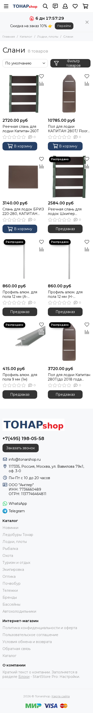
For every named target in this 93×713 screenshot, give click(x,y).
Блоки (24, 676)
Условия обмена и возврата (27, 642)
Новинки (10, 527)
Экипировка (13, 569)
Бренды (9, 597)
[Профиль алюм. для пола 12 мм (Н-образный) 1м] (69, 259)
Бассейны (11, 604)
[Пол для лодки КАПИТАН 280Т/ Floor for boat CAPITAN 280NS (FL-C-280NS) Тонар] (69, 94)
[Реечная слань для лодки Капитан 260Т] (23, 94)
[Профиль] (65, 6)
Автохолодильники (19, 611)
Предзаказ (65, 229)
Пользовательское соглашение (30, 635)
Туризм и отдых (16, 562)
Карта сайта (61, 696)
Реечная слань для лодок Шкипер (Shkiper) (65, 211)
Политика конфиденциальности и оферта (39, 628)
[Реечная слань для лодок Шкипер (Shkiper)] (69, 176)
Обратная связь (16, 649)
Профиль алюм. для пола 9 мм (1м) (19, 377)
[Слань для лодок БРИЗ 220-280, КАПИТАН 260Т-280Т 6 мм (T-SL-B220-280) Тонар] (23, 176)
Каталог (26, 36)
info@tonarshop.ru (25, 459)
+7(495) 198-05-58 (23, 438)
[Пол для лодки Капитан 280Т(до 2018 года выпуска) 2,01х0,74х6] (69, 342)
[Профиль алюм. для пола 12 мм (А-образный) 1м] (23, 259)
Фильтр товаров (73, 63)
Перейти (64, 26)
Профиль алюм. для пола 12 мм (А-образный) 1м (19, 294)
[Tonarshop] (25, 6)
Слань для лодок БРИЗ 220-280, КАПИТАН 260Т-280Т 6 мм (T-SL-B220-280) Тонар (23, 211)
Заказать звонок (20, 448)
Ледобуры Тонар (17, 534)
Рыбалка (10, 548)
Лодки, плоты (47, 36)
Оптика (9, 576)
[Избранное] (41, 76)
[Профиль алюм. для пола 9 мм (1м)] (23, 342)
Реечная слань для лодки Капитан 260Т (20, 128)
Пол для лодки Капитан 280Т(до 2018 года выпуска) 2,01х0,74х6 (69, 377)
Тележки (10, 590)
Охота (7, 555)
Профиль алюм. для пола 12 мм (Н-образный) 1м (65, 294)
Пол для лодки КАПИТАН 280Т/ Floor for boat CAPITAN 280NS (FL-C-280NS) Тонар (68, 128)
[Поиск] (45, 6)
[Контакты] (55, 6)
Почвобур (11, 583)
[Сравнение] (41, 83)
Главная (8, 36)
